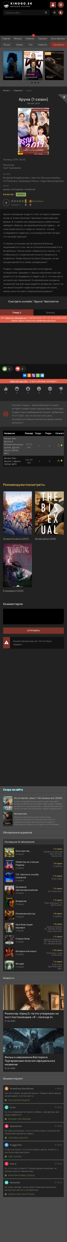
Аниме (19, 44)
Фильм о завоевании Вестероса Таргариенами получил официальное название (30, 1060)
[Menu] (61, 5)
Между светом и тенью (21, 1194)
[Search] (46, 12)
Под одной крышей (19, 1100)
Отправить (33, 630)
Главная (6, 38)
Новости (42, 44)
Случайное (58, 44)
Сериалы (42, 38)
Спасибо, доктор (18, 1137)
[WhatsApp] (38, 375)
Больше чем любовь (19, 1119)
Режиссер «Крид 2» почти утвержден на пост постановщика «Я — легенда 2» (32, 1015)
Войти (53, 5)
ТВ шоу (6, 44)
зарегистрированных (16, 317)
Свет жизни (14, 1156)
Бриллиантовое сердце (21, 1175)
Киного (6, 90)
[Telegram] (42, 375)
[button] (29, 82)
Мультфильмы (58, 38)
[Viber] (33, 375)
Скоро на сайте (13, 789)
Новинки (30, 38)
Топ (30, 44)
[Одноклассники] (29, 375)
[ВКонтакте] (25, 375)
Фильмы (18, 38)
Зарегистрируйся (19, 381)
